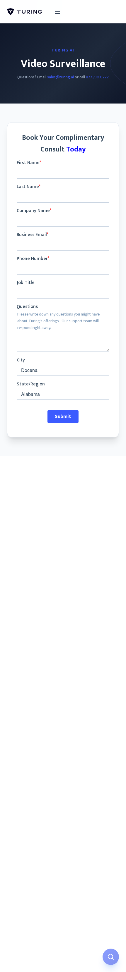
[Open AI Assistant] (111, 957)
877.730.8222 (97, 77)
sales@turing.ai (60, 77)
